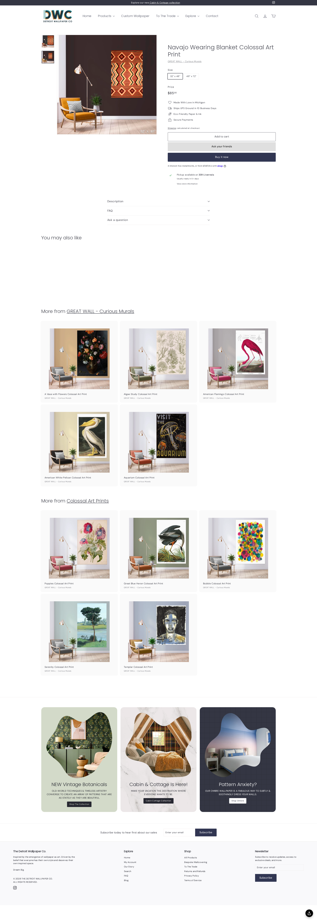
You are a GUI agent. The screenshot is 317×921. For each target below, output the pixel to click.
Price (171, 87)
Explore (191, 16)
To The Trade (166, 16)
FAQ (110, 210)
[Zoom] (107, 84)
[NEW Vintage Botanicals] (79, 745)
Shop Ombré (237, 800)
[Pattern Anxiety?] (238, 745)
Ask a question (117, 220)
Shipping (172, 128)
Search (127, 871)
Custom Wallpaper (135, 16)
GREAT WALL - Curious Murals (184, 61)
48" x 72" (191, 76)
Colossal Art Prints (88, 500)
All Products (190, 857)
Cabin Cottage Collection (158, 800)
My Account (130, 862)
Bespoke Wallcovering (195, 862)
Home (87, 16)
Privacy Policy (191, 875)
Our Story (129, 866)
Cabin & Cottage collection (164, 2)
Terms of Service (193, 880)
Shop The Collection (79, 804)
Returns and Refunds (195, 871)
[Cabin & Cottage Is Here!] (158, 745)
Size (170, 70)
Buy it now (221, 157)
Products (105, 16)
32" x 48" (175, 76)
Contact (212, 16)
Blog (126, 880)
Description (115, 201)
